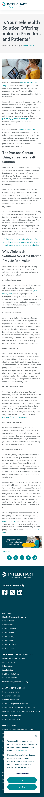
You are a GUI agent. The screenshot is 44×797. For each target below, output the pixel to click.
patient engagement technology (15, 119)
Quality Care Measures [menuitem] (11, 715)
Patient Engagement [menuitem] (10, 692)
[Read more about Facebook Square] (5, 592)
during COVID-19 (9, 521)
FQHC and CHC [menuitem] (8, 662)
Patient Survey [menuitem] (8, 640)
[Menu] (40, 5)
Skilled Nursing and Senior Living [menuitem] (15, 682)
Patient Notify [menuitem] (8, 636)
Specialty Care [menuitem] (8, 670)
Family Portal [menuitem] (7, 625)
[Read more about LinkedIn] (19, 592)
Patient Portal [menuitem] (8, 621)
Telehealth (6, 551)
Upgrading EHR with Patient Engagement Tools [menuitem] (21, 711)
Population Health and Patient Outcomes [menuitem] (18, 707)
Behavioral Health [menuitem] (9, 678)
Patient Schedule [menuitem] (9, 628)
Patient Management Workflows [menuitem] (15, 703)
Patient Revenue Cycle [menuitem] (11, 719)
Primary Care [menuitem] (7, 666)
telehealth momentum (26, 129)
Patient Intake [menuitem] (8, 632)
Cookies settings (22, 773)
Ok (22, 780)
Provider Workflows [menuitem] (10, 699)
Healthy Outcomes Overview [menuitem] (14, 617)
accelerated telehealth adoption (19, 84)
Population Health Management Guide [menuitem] (17, 729)
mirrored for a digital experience (15, 417)
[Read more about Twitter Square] (12, 592)
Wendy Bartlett (29, 45)
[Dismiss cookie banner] (36, 736)
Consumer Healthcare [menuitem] (11, 696)
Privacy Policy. (21, 750)
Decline (22, 787)
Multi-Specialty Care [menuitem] (10, 674)
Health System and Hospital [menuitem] (13, 658)
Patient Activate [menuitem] (8, 644)
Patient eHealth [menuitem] (8, 648)
